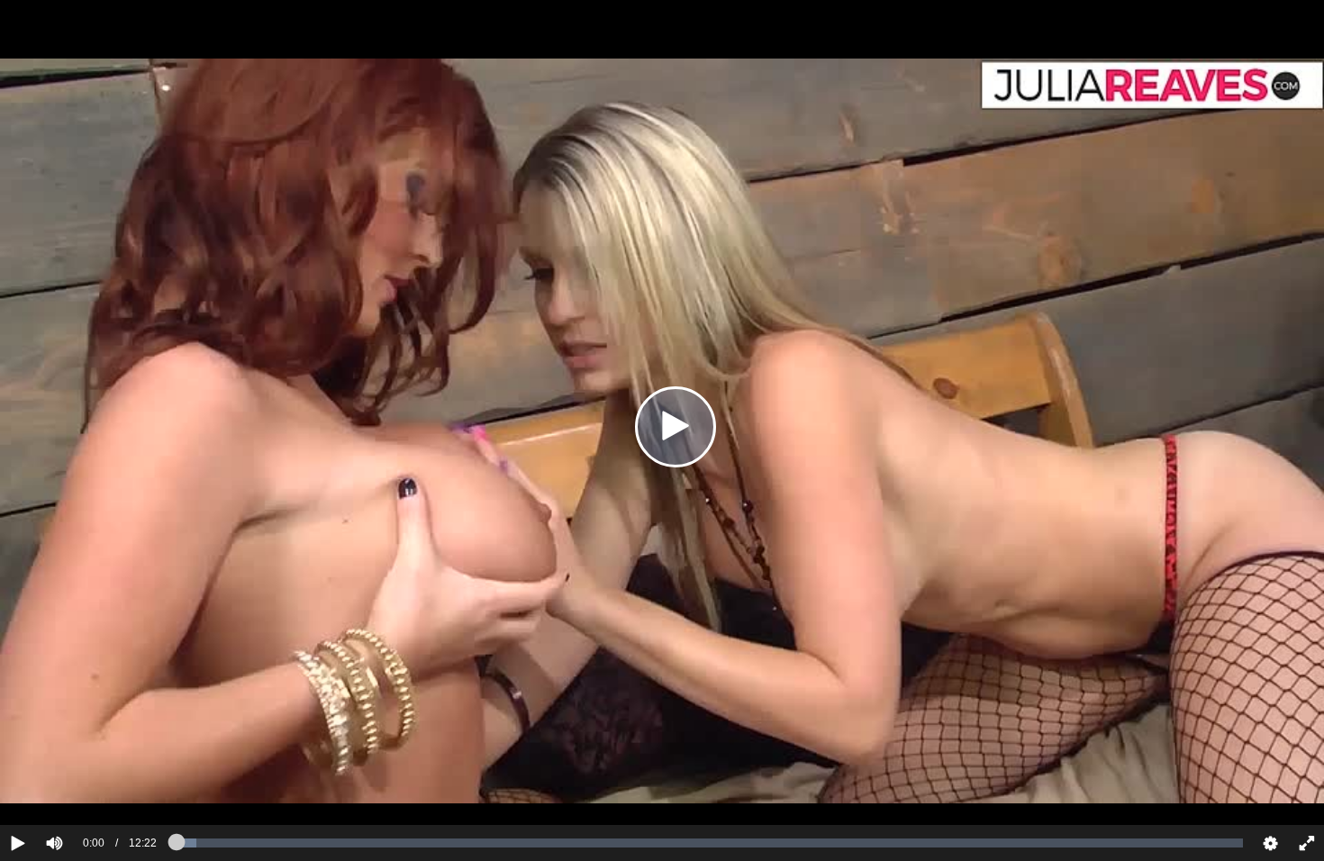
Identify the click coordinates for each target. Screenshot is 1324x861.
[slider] (85, 788)
